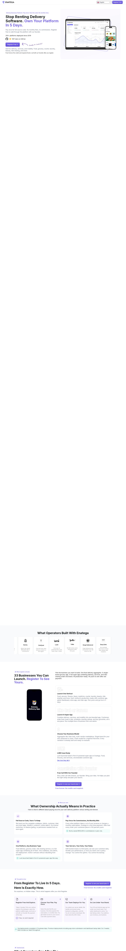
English (102, 2)
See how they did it (63, 760)
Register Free (117, 2)
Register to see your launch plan (68, 784)
